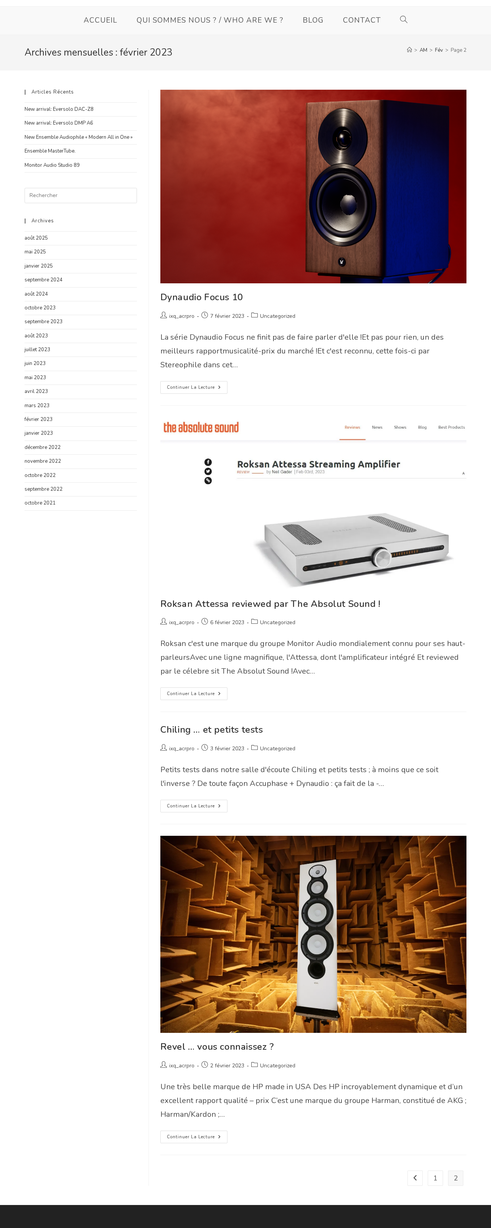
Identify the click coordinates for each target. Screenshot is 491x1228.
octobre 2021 (40, 503)
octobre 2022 (40, 475)
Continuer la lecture (197, 389)
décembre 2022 (43, 447)
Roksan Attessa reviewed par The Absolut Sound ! (270, 604)
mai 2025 (35, 251)
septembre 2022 (44, 489)
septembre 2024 (44, 279)
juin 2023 (35, 363)
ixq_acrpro (181, 316)
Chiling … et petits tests (211, 729)
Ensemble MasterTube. (50, 151)
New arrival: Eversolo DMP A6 (59, 123)
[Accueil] (409, 50)
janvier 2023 (39, 433)
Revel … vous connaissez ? (217, 1047)
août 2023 (36, 335)
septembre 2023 (44, 321)
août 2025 (36, 238)
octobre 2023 (40, 307)
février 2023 (39, 419)
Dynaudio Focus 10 (201, 297)
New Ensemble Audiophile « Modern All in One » (79, 137)
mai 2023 (35, 377)
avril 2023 (36, 391)
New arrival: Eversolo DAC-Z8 (59, 109)
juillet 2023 (37, 349)
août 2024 (36, 294)
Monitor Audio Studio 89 (52, 165)
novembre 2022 (43, 461)
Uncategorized (277, 316)
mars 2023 (37, 405)
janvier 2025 (39, 266)
